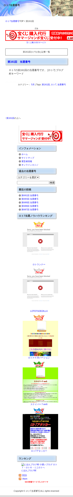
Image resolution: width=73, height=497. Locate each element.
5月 (33, 84)
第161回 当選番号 (19, 61)
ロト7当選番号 (12, 5)
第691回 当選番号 (29, 195)
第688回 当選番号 (29, 206)
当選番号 (61, 84)
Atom (24, 479)
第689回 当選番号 (29, 202)
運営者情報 (26, 161)
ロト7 (53, 84)
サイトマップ (27, 158)
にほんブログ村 (28, 470)
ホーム (24, 154)
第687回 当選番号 (29, 209)
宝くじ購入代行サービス (36, 42)
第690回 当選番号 (29, 199)
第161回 (46, 84)
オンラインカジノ (29, 165)
